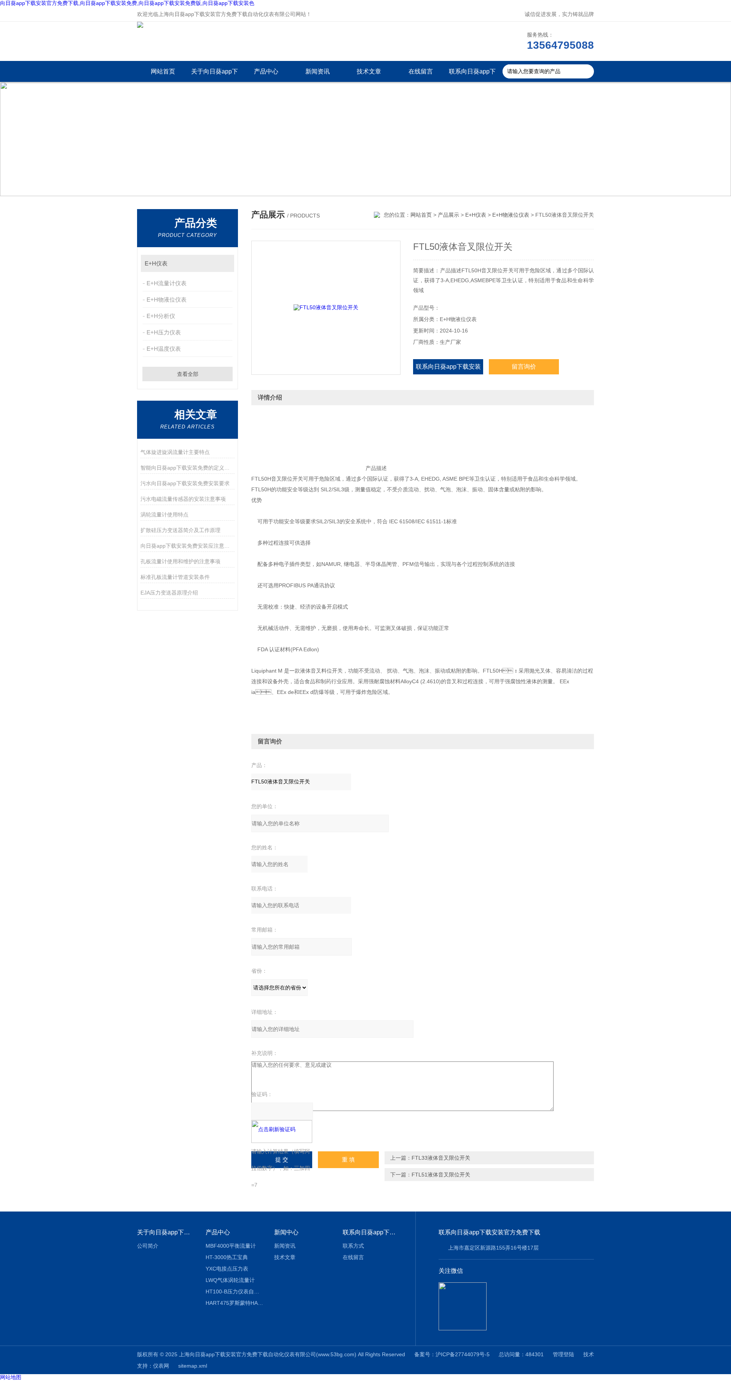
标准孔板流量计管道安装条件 (175, 577)
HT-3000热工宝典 (227, 1257)
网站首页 (163, 71)
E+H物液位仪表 (167, 299)
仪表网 (161, 1366)
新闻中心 (286, 1232)
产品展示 (448, 215)
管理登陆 (563, 1354)
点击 (224, 263)
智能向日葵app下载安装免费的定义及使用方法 (187, 468)
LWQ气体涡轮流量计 (230, 1280)
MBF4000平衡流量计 (231, 1246)
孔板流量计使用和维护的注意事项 (180, 561)
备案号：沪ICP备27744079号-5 (452, 1354)
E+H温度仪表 (164, 348)
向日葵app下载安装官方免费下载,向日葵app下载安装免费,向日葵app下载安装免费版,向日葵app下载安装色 (127, 3)
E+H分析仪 (161, 316)
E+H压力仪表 (164, 332)
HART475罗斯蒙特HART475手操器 (234, 1303)
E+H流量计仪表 (167, 283)
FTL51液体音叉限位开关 (441, 1175)
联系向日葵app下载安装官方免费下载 (472, 75)
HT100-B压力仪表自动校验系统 (234, 1291)
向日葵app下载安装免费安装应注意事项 (187, 546)
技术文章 (369, 71)
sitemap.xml (192, 1366)
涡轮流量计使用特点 (164, 514)
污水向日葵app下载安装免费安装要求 (185, 483)
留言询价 (524, 366)
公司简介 (147, 1246)
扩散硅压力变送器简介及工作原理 (180, 530)
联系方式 (353, 1246)
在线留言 (421, 71)
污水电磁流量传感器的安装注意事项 (183, 499)
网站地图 (10, 1377)
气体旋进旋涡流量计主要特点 (175, 452)
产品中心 (266, 71)
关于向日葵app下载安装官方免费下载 (214, 75)
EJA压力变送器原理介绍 (169, 593)
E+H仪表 (156, 263)
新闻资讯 (317, 71)
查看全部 (187, 374)
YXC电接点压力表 (227, 1269)
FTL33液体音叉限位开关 (441, 1158)
